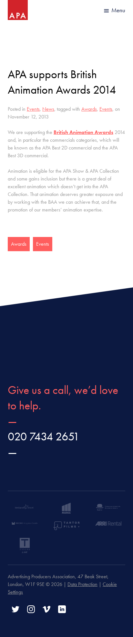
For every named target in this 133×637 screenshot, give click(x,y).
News (48, 109)
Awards (89, 109)
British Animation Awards (83, 132)
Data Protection (82, 584)
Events (33, 109)
